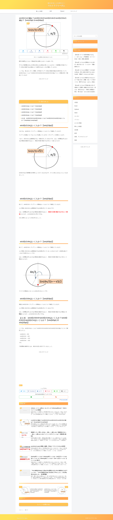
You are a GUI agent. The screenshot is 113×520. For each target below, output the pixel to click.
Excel (75, 106)
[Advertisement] (43, 89)
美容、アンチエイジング (80, 136)
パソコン (76, 119)
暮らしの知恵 (78, 126)
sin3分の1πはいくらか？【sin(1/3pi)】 (31, 106)
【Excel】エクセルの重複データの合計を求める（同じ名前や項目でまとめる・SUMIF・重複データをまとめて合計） (85, 72)
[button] (64, 51)
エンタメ (76, 116)
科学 (21, 385)
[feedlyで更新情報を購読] (31, 396)
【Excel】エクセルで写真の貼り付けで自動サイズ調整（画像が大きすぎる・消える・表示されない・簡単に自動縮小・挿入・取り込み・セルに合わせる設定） (85, 88)
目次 (42, 101)
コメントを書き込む (43, 504)
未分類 (76, 130)
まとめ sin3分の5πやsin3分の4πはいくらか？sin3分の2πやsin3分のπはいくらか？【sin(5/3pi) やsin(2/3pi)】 (43, 119)
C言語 (76, 102)
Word (75, 112)
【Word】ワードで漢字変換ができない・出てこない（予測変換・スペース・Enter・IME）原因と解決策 (85, 57)
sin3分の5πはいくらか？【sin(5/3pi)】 (31, 115)
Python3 (76, 109)
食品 (75, 140)
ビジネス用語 (78, 123)
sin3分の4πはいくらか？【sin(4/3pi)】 (31, 112)
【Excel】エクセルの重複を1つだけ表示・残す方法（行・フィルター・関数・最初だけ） (85, 64)
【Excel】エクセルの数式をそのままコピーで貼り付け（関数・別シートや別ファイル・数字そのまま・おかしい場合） (85, 80)
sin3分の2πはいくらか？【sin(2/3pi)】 (31, 109)
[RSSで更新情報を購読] (56, 396)
